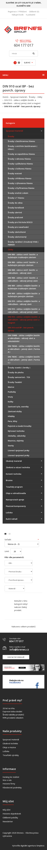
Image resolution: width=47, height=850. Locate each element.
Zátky (39, 97)
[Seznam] (9, 533)
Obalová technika (10, 743)
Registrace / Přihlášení (17, 11)
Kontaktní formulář (16, 657)
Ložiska (6, 751)
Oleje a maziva (9, 747)
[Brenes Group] (23, 31)
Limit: (7, 551)
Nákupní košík (18, 14)
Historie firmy (9, 783)
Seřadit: (8, 539)
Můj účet (6, 809)
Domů (5, 97)
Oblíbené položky (10, 817)
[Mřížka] (5, 533)
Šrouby (32, 97)
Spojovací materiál (18, 97)
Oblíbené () (34, 11)
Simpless (40, 845)
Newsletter (8, 821)
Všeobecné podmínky (12, 787)
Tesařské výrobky (11, 755)
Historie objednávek (12, 813)
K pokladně (30, 14)
